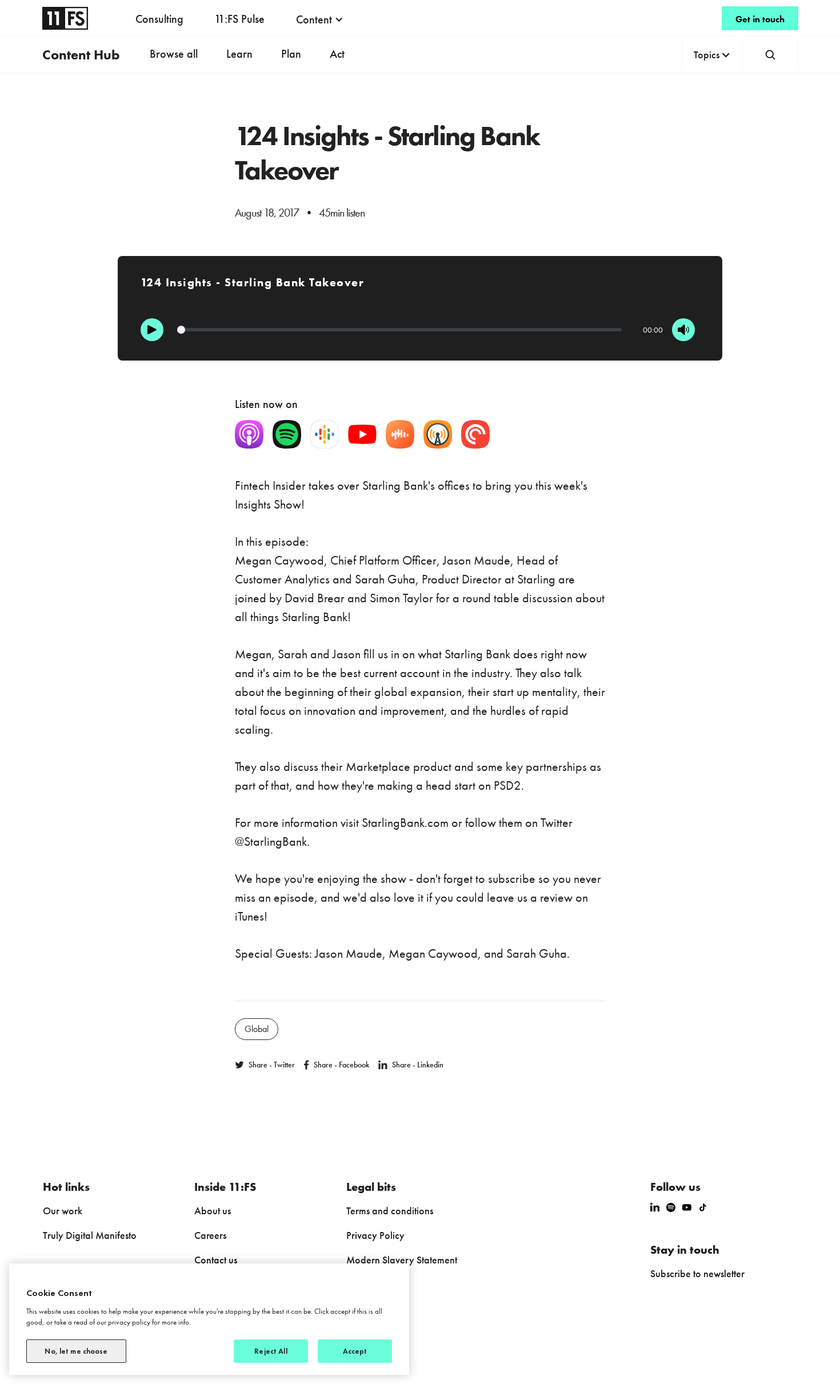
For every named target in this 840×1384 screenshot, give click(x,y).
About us (212, 1210)
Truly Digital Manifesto (90, 1235)
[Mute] (683, 329)
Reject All (270, 1351)
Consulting (159, 18)
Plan (291, 53)
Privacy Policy (375, 1235)
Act (337, 53)
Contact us (215, 1259)
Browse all (174, 53)
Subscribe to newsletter (697, 1273)
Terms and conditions (389, 1210)
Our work (62, 1210)
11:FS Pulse (239, 18)
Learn (239, 53)
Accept (355, 1351)
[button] (320, 19)
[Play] (152, 329)
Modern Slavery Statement (401, 1259)
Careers (210, 1235)
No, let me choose (76, 1351)
